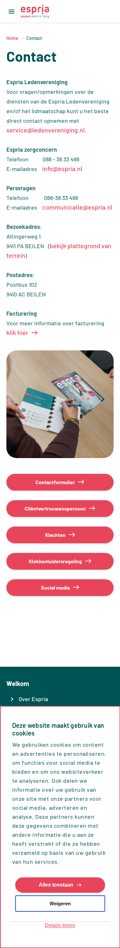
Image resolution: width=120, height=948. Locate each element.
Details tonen (60, 925)
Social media (55, 587)
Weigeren (60, 903)
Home (12, 38)
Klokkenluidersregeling (55, 561)
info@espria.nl (62, 168)
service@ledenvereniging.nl (45, 130)
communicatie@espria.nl (77, 207)
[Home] (35, 11)
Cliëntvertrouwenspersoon (55, 508)
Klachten (55, 535)
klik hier (17, 332)
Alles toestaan (56, 885)
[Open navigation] (10, 11)
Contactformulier (55, 482)
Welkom (17, 683)
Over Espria (33, 698)
